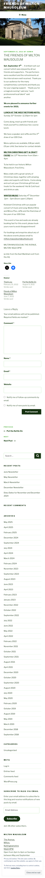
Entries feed (9, 771)
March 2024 (9, 558)
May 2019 (8, 719)
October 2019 (10, 708)
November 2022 (11, 605)
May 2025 (8, 522)
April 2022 (8, 636)
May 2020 (8, 698)
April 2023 (8, 589)
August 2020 (9, 688)
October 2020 (10, 677)
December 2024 (11, 538)
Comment (9, 323)
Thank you (8, 282)
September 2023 (11, 574)
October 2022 (10, 610)
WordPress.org (10, 781)
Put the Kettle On (29, 282)
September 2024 (11, 543)
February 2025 (10, 532)
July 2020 (8, 693)
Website (7, 384)
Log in (6, 766)
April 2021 (8, 667)
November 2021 (11, 646)
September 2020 (11, 683)
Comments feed (11, 776)
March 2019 (9, 724)
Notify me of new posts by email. (21, 405)
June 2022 (8, 626)
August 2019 (9, 714)
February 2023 (10, 595)
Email (7, 371)
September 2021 (11, 657)
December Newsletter (14, 487)
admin (30, 52)
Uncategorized (10, 750)
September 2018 (11, 734)
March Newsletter (12, 482)
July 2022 (8, 620)
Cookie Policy (15, 868)
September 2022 (11, 615)
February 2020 (10, 703)
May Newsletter (11, 477)
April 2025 (8, 527)
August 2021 (9, 662)
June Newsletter (11, 472)
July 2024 (8, 548)
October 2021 (10, 651)
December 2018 (11, 729)
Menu (24, 15)
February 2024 (10, 563)
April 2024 (8, 553)
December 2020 (11, 672)
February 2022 (10, 641)
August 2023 (9, 579)
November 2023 (11, 569)
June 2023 (8, 584)
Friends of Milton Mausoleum (21, 5)
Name (7, 358)
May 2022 (8, 631)
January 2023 (10, 600)
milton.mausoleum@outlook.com (18, 239)
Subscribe (12, 818)
